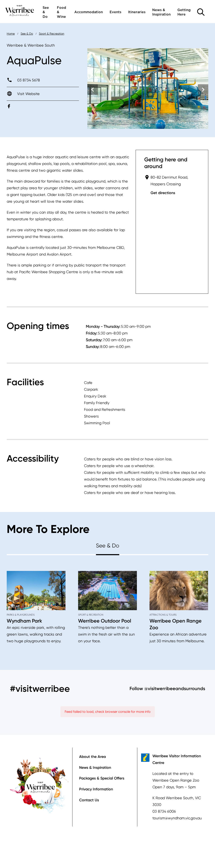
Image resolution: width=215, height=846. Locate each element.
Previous (92, 89)
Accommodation (88, 12)
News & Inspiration (161, 12)
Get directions (163, 193)
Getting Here (184, 12)
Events (115, 12)
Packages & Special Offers (101, 778)
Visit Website (28, 93)
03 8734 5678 (28, 80)
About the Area (92, 756)
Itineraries (137, 12)
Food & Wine (61, 12)
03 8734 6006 (164, 811)
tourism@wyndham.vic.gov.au (177, 818)
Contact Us (89, 800)
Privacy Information (96, 789)
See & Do (46, 12)
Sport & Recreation (51, 33)
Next (203, 89)
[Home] (19, 10)
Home (11, 33)
